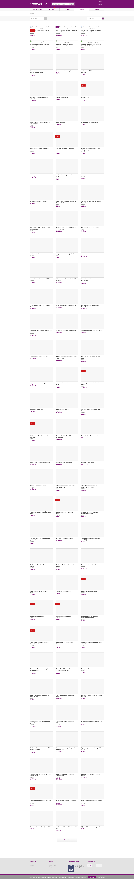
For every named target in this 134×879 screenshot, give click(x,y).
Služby (97, 9)
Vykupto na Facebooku (54, 867)
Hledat (72, 4)
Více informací (101, 877)
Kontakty (101, 1)
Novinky (52, 9)
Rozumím (92, 877)
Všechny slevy (37, 9)
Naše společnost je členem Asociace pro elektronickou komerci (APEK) (80, 867)
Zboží (82, 9)
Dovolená (67, 9)
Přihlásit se (99, 4)
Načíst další (66, 840)
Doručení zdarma (53, 865)
